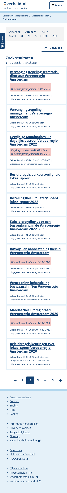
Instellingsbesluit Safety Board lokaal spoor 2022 (34, 200)
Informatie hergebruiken (24, 423)
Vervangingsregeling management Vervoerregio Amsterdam (31, 113)
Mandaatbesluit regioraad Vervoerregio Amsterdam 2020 (34, 312)
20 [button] (29, 36)
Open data (16, 450)
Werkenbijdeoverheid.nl (24, 481)
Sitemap (14, 436)
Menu (58, 5)
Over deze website (20, 397)
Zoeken (14, 414)
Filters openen (2, 41)
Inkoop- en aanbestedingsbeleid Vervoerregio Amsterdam (35, 251)
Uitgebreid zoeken (40, 15)
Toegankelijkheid (20, 432)
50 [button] (36, 36)
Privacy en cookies (20, 428)
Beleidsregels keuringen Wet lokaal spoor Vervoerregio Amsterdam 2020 (32, 348)
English (14, 405)
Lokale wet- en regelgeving (15, 15)
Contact (14, 401)
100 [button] (45, 36)
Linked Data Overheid (22, 454)
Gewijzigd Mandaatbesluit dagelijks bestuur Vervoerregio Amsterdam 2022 (34, 140)
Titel (44, 32)
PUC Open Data (19, 458)
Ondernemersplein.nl (22, 477)
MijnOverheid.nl (19, 468)
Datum (30, 32)
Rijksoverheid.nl (19, 472)
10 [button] (21, 36)
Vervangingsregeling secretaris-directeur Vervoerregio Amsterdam (34, 76)
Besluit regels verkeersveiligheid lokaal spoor (35, 176)
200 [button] (54, 36)
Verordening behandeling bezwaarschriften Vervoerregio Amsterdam (34, 286)
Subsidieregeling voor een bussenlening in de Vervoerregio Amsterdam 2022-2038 (35, 225)
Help (12, 409)
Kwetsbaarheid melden (23, 440)
